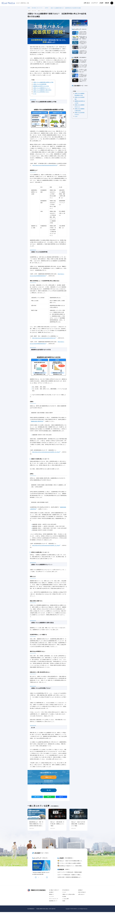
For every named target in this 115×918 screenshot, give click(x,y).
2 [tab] (39, 877)
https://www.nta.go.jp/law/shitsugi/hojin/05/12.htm (43, 338)
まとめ (34, 93)
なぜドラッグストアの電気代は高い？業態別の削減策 (70, 872)
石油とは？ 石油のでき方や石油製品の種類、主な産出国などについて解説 (71, 860)
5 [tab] (44, 877)
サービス (64, 892)
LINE (50, 796)
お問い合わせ (87, 2)
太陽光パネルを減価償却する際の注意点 (41, 89)
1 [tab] (38, 877)
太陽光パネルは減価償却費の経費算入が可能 (42, 82)
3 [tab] (41, 877)
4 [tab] (42, 877)
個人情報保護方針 (31, 908)
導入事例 (64, 896)
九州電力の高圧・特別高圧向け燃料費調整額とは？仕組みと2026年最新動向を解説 (70, 877)
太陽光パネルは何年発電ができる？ (40, 91)
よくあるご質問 (65, 898)
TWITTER (38, 796)
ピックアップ (94, 2)
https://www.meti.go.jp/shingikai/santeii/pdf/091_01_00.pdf (46, 452)
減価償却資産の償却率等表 (37, 421)
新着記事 (107, 2)
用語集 (63, 900)
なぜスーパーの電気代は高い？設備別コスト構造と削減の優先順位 (70, 874)
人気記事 (101, 2)
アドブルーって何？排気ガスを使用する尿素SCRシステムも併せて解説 (71, 863)
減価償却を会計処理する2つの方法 (40, 86)
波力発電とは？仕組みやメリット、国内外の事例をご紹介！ (71, 865)
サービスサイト (65, 890)
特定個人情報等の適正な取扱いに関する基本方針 (45, 908)
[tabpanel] (41, 867)
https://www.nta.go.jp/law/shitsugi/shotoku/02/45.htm (45, 165)
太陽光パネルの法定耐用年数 (39, 84)
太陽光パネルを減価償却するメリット (41, 88)
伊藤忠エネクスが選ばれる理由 (68, 894)
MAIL (62, 796)
